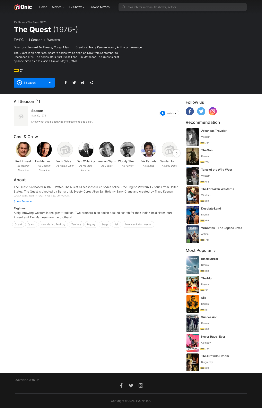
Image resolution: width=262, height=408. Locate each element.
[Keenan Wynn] (106, 149)
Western (53, 40)
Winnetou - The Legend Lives (221, 228)
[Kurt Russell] (23, 149)
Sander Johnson (169, 161)
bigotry (91, 224)
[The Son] (192, 156)
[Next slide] (176, 153)
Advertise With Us (27, 380)
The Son (207, 150)
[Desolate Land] (192, 215)
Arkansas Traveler (214, 130)
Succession (209, 317)
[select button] (50, 83)
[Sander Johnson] (169, 149)
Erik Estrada (148, 161)
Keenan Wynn (107, 161)
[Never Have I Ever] (192, 343)
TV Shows (75, 7)
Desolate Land (211, 208)
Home (43, 7)
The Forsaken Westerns (217, 189)
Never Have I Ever (213, 336)
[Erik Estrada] (148, 149)
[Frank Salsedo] (65, 149)
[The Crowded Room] (192, 362)
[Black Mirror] (192, 265)
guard (18, 224)
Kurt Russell (23, 161)
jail (116, 224)
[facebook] (190, 114)
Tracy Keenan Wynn (102, 47)
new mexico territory (53, 224)
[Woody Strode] (127, 149)
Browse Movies (99, 7)
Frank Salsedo (65, 161)
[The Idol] (192, 284)
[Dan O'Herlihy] (86, 149)
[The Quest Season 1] (21, 116)
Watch (170, 113)
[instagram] (213, 114)
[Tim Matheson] (44, 149)
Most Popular (198, 250)
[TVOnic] (23, 7)
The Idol (206, 278)
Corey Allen (61, 47)
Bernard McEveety (39, 47)
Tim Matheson (44, 161)
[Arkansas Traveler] (192, 137)
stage (105, 224)
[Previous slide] (16, 153)
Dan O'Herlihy (86, 161)
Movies (56, 7)
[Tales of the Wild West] (192, 176)
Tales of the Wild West (216, 169)
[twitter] (201, 114)
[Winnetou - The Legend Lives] (192, 234)
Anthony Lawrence (129, 47)
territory (76, 224)
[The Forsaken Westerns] (192, 195)
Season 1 (38, 111)
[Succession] (192, 323)
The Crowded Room (215, 356)
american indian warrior (138, 224)
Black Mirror (209, 258)
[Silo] (192, 304)
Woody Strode (127, 161)
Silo (204, 297)
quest (31, 224)
